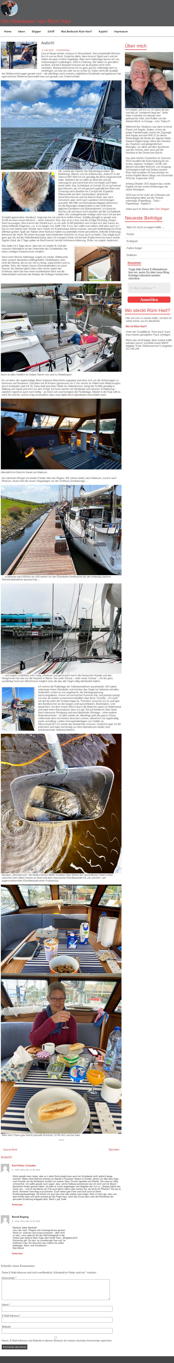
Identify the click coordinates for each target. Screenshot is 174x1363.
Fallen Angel (134, 248)
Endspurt (132, 241)
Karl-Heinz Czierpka (24, 1165)
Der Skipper (162, 208)
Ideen (21, 31)
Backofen (114, 1149)
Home (7, 31)
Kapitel (103, 31)
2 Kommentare (63, 50)
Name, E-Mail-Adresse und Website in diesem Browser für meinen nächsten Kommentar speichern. (57, 1340)
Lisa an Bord (10, 1149)
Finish (130, 234)
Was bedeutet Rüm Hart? (76, 31)
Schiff (51, 31)
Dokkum (132, 255)
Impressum (121, 31)
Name (6, 1304)
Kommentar (9, 1277)
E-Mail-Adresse (11, 1315)
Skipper (36, 31)
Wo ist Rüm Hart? (136, 326)
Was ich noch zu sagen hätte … (145, 227)
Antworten (17, 1204)
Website (6, 1326)
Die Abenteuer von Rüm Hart (36, 21)
